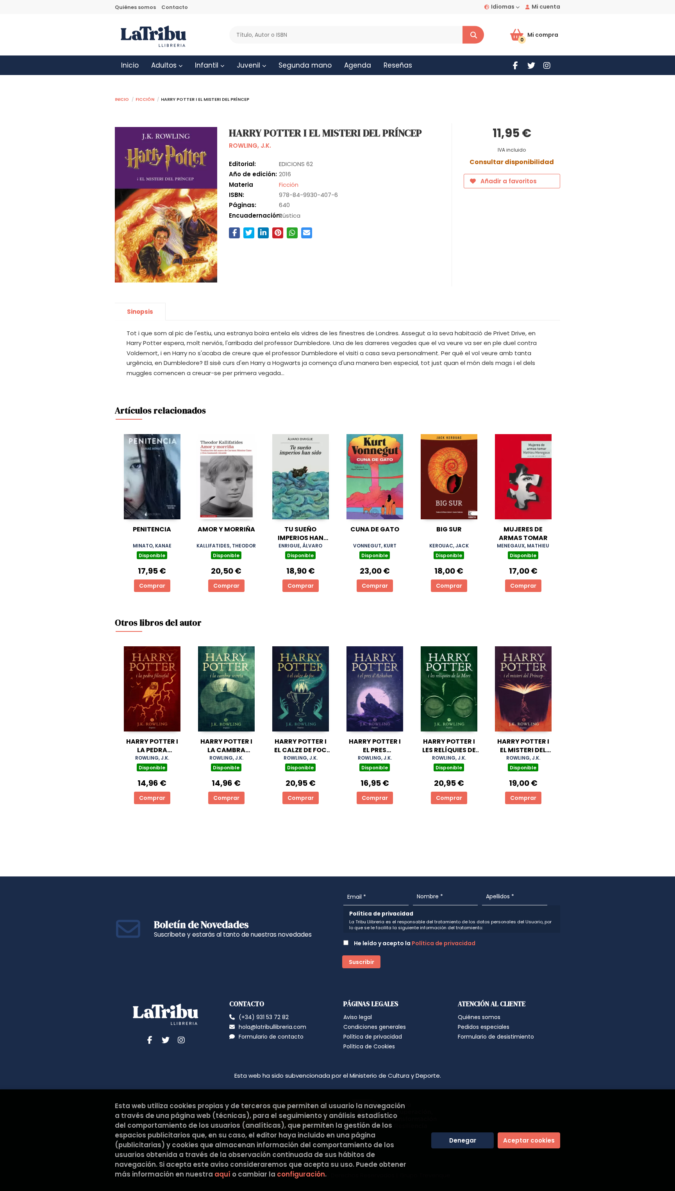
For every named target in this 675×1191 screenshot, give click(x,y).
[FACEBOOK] (515, 65)
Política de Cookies (369, 1046)
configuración (301, 1174)
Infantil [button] (207, 65)
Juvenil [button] (249, 65)
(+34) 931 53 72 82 (264, 1017)
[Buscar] (473, 35)
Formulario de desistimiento (496, 1037)
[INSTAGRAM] (546, 65)
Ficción (145, 99)
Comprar (152, 586)
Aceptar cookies (529, 1140)
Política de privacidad (443, 943)
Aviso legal (357, 1017)
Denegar (462, 1140)
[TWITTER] (531, 65)
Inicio (122, 99)
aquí (222, 1174)
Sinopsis (140, 312)
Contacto (174, 7)
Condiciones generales (374, 1027)
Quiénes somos (135, 7)
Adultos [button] (165, 65)
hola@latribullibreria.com (272, 1027)
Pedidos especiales (483, 1027)
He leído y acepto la (414, 943)
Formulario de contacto (271, 1037)
